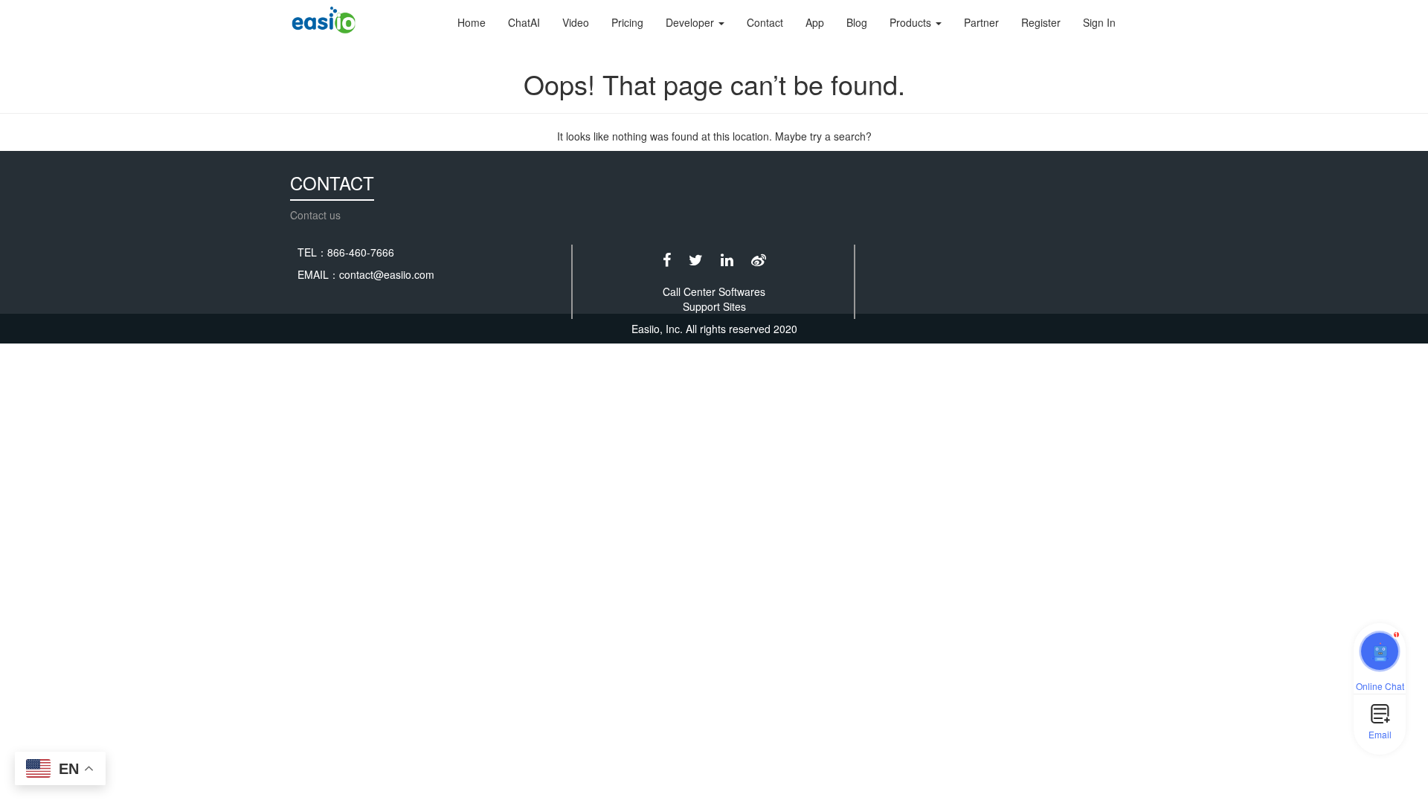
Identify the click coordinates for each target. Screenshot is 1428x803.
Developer (691, 22)
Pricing (627, 22)
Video (575, 22)
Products (912, 22)
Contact (765, 22)
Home (471, 22)
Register (1041, 22)
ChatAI (524, 22)
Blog (856, 22)
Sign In (1099, 22)
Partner (981, 22)
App (814, 22)
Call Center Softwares (714, 291)
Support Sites (714, 306)
